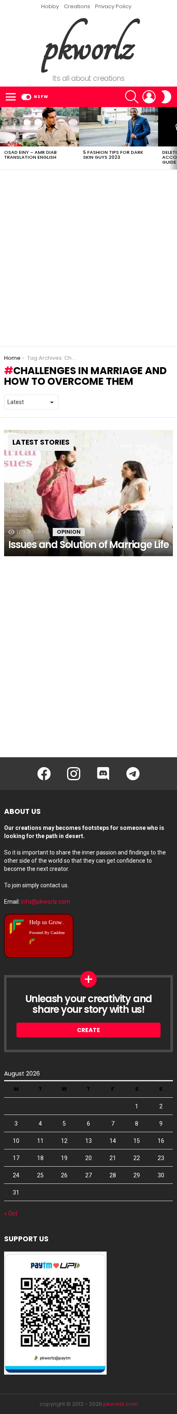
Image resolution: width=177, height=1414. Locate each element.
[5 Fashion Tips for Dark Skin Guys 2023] (118, 126)
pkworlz (89, 45)
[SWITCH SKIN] (166, 97)
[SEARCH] (131, 97)
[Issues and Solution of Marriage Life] (88, 493)
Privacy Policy (113, 6)
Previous (4, 138)
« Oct (10, 1213)
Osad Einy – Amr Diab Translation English (30, 154)
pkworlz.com (120, 1404)
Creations (77, 6)
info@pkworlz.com (45, 901)
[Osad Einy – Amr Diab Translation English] (39, 126)
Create (88, 1030)
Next (173, 138)
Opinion (69, 532)
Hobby (50, 6)
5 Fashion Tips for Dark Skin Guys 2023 (113, 154)
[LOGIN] (149, 97)
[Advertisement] (88, 258)
